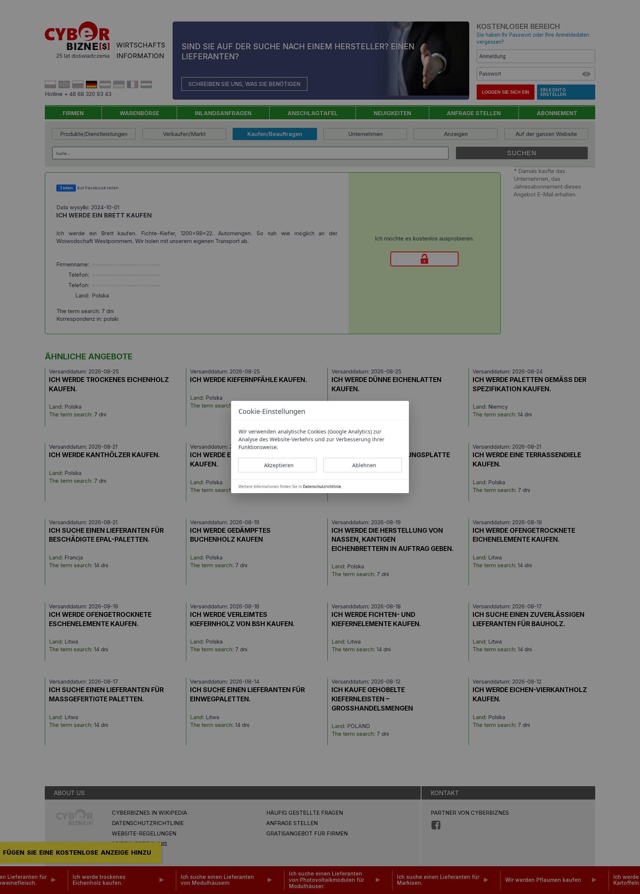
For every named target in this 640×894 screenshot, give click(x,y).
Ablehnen (364, 465)
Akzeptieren (279, 465)
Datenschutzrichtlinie (322, 486)
